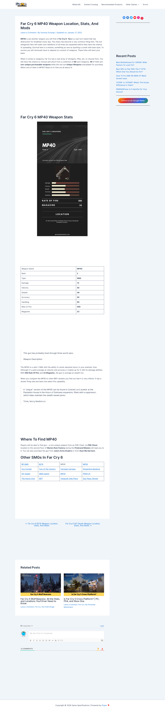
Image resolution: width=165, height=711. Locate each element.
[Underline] (36, 640)
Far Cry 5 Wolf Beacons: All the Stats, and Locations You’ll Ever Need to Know (40, 601)
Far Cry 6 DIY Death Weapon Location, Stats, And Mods (82, 524)
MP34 (62, 474)
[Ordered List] (43, 640)
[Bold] (30, 640)
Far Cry (38, 607)
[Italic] (33, 640)
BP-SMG (25, 464)
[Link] (55, 640)
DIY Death (26, 474)
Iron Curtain (27, 469)
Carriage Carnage (68, 469)
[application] (138, 4)
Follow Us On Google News (133, 100)
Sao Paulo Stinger (90, 478)
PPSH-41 (86, 474)
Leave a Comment (28, 32)
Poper (104, 705)
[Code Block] (52, 640)
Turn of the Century (47, 469)
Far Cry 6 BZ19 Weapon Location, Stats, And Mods (41, 524)
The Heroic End (28, 478)
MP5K (85, 464)
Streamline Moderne (91, 469)
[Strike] (40, 640)
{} (58, 640)
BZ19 (41, 464)
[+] (61, 640)
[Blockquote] (49, 640)
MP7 (41, 478)
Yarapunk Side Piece (69, 478)
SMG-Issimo (44, 474)
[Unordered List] (46, 640)
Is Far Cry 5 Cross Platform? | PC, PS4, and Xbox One (81, 600)
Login (102, 626)
